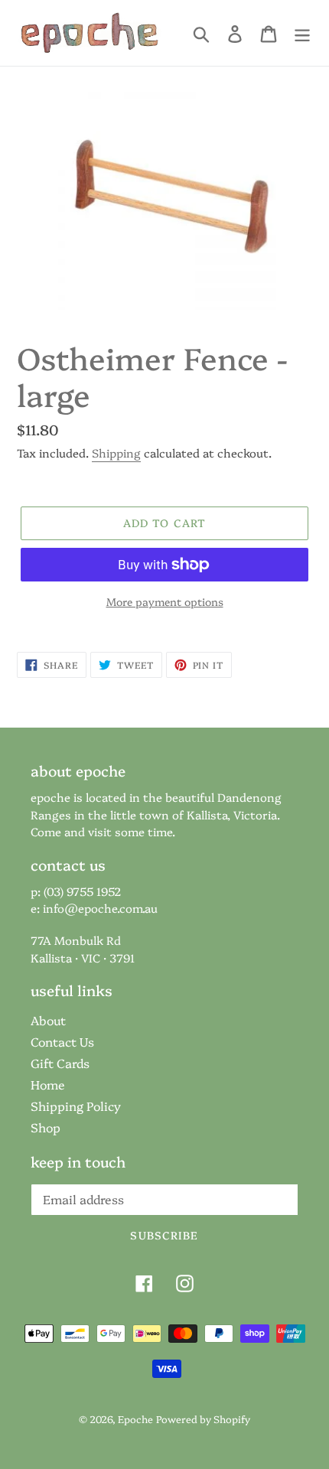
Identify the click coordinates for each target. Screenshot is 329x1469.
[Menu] (302, 33)
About (48, 1019)
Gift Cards (60, 1062)
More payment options (164, 601)
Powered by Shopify (203, 1418)
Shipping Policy (76, 1105)
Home (48, 1084)
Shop (45, 1127)
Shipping (116, 453)
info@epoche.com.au (100, 908)
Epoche (135, 1418)
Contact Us (62, 1041)
